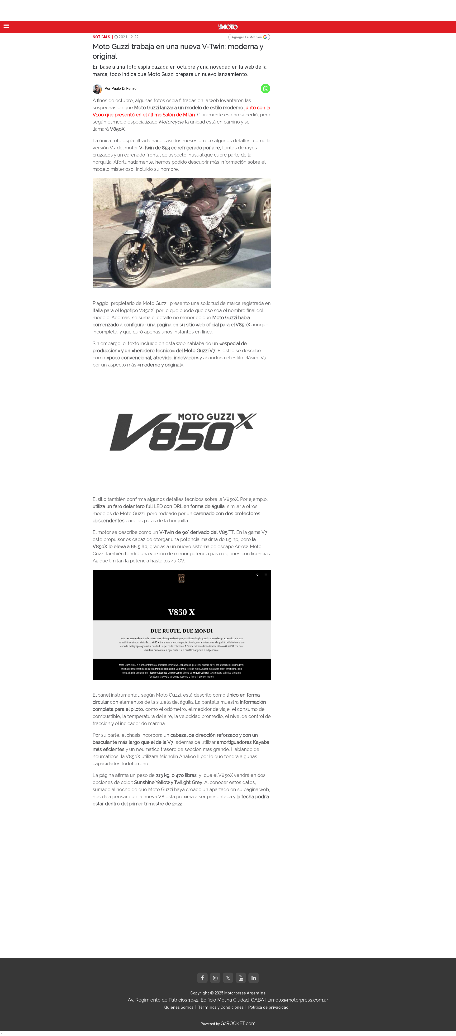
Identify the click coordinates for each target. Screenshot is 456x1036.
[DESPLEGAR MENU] (6, 26)
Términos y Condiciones (221, 1007)
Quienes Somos (179, 1007)
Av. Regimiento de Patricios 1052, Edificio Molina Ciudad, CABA (196, 1000)
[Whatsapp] (265, 88)
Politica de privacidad (268, 1007)
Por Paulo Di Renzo (120, 88)
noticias (101, 37)
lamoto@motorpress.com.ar (297, 1000)
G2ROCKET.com (238, 1023)
